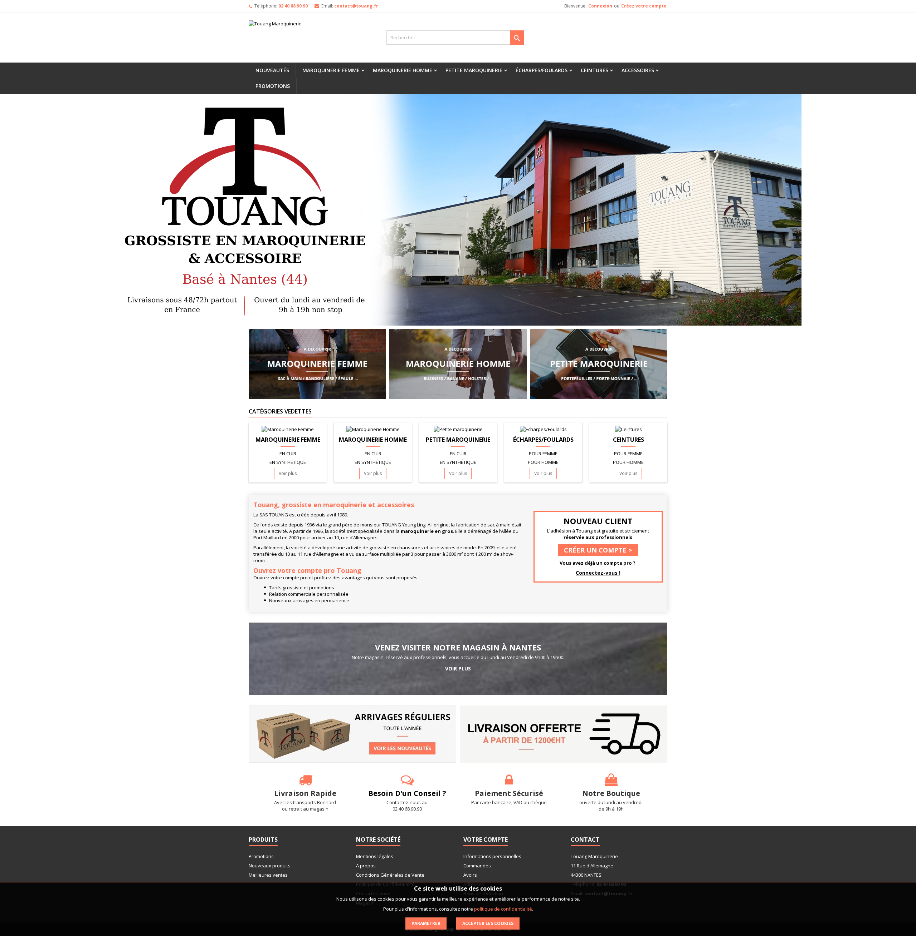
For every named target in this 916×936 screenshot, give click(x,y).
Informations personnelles (492, 856)
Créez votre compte (644, 6)
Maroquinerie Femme (331, 70)
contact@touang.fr (356, 6)
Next (808, 210)
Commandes (477, 865)
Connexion (600, 6)
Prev (108, 210)
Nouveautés (272, 70)
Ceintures (594, 70)
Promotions (272, 86)
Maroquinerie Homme (402, 70)
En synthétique (287, 462)
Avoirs (470, 875)
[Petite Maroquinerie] (598, 363)
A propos (366, 865)
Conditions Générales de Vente (390, 875)
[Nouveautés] (352, 734)
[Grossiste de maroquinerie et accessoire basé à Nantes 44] (458, 210)
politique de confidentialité (503, 909)
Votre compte (485, 839)
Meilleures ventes (268, 875)
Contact (585, 839)
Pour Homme (543, 462)
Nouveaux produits (270, 865)
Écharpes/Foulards (541, 70)
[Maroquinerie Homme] (457, 363)
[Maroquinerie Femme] (317, 363)
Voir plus (288, 473)
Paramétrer (425, 923)
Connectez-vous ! (598, 572)
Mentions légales (374, 856)
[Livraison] (563, 734)
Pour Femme (543, 453)
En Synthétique (373, 462)
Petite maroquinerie (473, 70)
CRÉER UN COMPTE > (598, 550)
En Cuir (287, 453)
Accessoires (638, 70)
